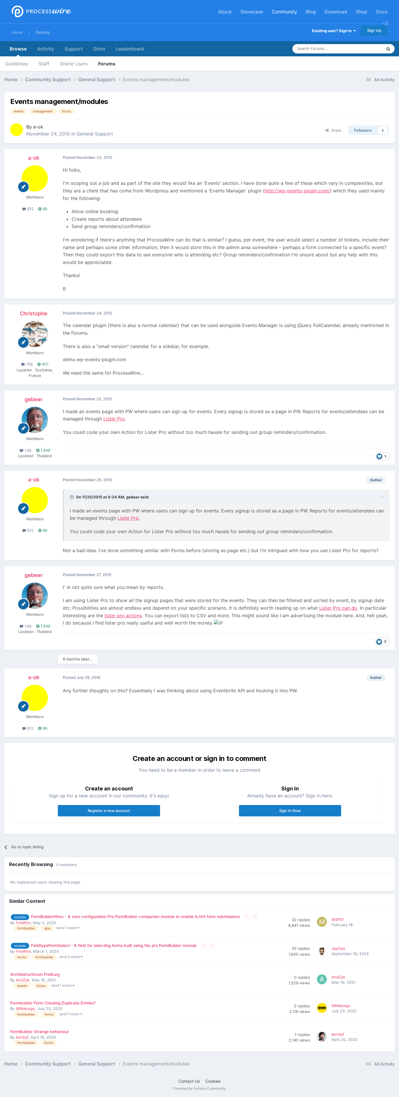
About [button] (225, 12)
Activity (45, 49)
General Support (95, 134)
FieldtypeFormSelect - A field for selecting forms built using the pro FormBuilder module (114, 945)
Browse (18, 49)
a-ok (38, 127)
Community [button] (284, 12)
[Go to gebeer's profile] (35, 420)
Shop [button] (361, 12)
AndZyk (23, 980)
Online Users (74, 64)
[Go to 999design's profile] (323, 1009)
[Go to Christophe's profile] (35, 334)
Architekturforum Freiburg (35, 974)
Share (335, 130)
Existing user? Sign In (332, 30)
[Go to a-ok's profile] (16, 129)
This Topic (365, 48)
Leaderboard (130, 49)
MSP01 (338, 919)
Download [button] (336, 12)
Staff (44, 64)
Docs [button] (381, 12)
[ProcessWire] (41, 12)
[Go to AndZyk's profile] (323, 980)
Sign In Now (290, 810)
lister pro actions (123, 615)
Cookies (213, 1081)
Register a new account (109, 810)
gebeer (34, 399)
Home (17, 32)
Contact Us (189, 1081)
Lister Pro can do (338, 608)
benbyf (22, 1037)
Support (74, 49)
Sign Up (374, 30)
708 (29, 364)
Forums (43, 32)
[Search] (388, 48)
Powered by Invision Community (199, 1088)
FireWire (23, 922)
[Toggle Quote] (72, 497)
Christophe (33, 313)
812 (30, 208)
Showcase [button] (251, 12)
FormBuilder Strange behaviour (39, 1031)
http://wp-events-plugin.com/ (297, 191)
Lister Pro (114, 419)
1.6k (27, 450)
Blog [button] (311, 12)
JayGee (338, 948)
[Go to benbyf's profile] (323, 1037)
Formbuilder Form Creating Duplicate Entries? (53, 1003)
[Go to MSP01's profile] (323, 923)
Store (99, 49)
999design (25, 1008)
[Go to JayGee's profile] (323, 951)
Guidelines (16, 64)
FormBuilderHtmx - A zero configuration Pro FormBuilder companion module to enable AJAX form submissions (136, 916)
